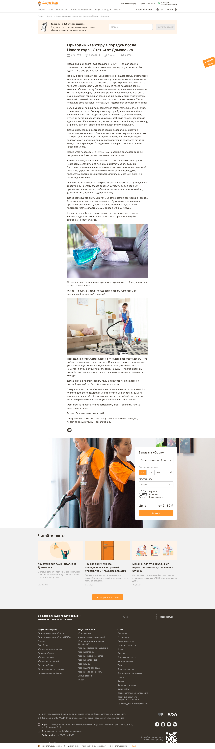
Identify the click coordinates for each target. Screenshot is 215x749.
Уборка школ (84, 664)
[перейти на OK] (163, 724)
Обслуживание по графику (51, 669)
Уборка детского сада (89, 668)
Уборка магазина (86, 652)
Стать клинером (144, 9)
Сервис (64, 714)
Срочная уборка (46, 653)
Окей (134, 746)
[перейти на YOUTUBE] (169, 724)
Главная (41, 16)
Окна (50, 9)
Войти (170, 9)
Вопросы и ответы (126, 685)
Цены (120, 649)
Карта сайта (123, 689)
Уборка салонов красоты (90, 672)
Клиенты (82, 679)
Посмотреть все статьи (107, 597)
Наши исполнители (126, 645)
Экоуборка (43, 645)
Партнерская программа (129, 673)
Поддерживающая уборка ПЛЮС (54, 637)
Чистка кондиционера (81, 9)
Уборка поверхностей (48, 661)
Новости (121, 677)
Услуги (120, 665)
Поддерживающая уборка (51, 633)
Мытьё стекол (85, 675)
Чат (161, 9)
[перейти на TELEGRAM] (157, 724)
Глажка (41, 641)
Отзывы (121, 653)
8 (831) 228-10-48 (147, 3)
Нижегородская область (50, 673)
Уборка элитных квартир (50, 649)
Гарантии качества (126, 657)
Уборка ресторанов (87, 660)
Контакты (122, 633)
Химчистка (61, 9)
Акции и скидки (103, 9)
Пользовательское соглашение (132, 693)
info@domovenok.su (71, 731)
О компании (123, 637)
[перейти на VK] (175, 724)
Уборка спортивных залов (90, 656)
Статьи (49, 16)
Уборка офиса (84, 633)
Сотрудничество (125, 669)
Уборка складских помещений (93, 648)
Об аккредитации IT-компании (132, 703)
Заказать (156, 513)
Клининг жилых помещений (91, 637)
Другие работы (45, 665)
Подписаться (166, 617)
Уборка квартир (46, 657)
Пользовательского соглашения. (109, 714)
